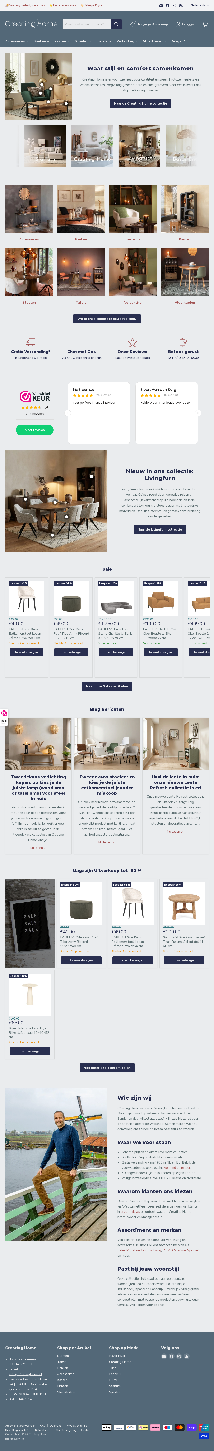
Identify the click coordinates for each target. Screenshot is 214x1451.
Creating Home (120, 1362)
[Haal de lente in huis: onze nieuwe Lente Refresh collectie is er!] (176, 744)
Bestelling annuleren (18, 1430)
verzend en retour (177, 1167)
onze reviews (130, 1211)
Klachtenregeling (66, 1430)
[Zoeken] (116, 24)
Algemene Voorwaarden (20, 1426)
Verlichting (126, 41)
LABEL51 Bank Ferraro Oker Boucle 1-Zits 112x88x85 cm (160, 633)
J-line (112, 1368)
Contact (85, 1430)
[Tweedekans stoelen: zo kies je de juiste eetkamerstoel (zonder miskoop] (107, 744)
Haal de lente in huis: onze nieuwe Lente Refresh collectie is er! (175, 782)
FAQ (42, 1426)
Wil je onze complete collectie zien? (107, 318)
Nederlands (198, 5)
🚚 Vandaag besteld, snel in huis (25, 5)
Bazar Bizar (117, 1356)
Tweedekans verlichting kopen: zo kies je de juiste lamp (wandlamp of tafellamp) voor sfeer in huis (38, 787)
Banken (40, 41)
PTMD (168, 1250)
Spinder (192, 1250)
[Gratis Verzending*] (30, 349)
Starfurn (180, 1250)
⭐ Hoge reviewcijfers (62, 5)
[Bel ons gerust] (183, 349)
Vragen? (178, 41)
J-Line (135, 1250)
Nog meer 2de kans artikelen (107, 1067)
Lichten (62, 1386)
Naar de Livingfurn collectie (160, 529)
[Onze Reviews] (132, 349)
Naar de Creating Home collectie (140, 103)
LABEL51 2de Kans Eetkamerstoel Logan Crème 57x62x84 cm (25, 633)
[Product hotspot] (40, 93)
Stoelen (82, 41)
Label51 (123, 1250)
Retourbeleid (43, 1430)
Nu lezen (37, 848)
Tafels (103, 41)
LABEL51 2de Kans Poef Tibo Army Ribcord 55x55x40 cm (71, 633)
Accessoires (15, 41)
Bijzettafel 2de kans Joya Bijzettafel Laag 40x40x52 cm (29, 1032)
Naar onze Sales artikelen (107, 686)
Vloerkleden (153, 41)
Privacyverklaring (76, 1426)
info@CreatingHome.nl (25, 1374)
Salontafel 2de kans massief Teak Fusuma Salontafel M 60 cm (184, 941)
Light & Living (151, 1250)
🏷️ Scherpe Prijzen (91, 5)
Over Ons (55, 1426)
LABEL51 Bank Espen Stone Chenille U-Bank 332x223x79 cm (115, 633)
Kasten (61, 41)
